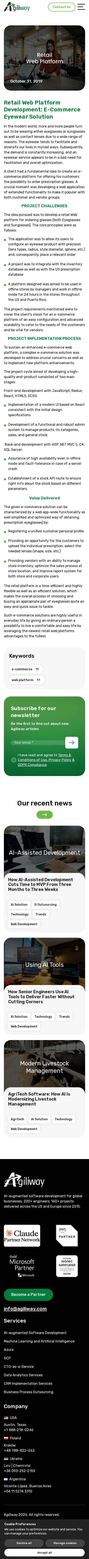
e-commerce (25, 669)
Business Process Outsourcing (28, 1392)
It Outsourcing (45, 905)
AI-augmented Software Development (35, 1333)
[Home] (17, 6)
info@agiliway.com (25, 1309)
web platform (26, 680)
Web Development (24, 924)
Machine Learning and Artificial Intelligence (39, 1341)
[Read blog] (45, 815)
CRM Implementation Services (28, 1383)
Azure (9, 1350)
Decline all (24, 1543)
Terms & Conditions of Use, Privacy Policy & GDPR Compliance (46, 760)
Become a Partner (28, 1294)
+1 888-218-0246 (18, 1430)
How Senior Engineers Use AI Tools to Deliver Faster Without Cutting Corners (41, 996)
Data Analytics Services (23, 1375)
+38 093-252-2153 (19, 1471)
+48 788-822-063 (19, 1450)
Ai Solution (19, 905)
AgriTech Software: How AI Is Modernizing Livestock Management (39, 1099)
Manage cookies (65, 1543)
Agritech (17, 1119)
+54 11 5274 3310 (18, 1491)
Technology (20, 914)
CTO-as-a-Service (19, 1367)
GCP (7, 1358)
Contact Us (62, 7)
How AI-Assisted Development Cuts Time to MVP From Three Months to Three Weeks (40, 884)
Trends (40, 914)
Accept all (44, 1552)
